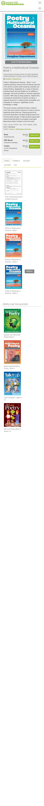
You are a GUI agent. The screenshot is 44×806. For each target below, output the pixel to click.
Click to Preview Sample (21, 62)
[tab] (7, 161)
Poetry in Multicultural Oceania (20, 129)
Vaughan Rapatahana (13, 79)
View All (29, 271)
